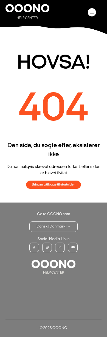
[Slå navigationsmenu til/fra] (92, 12)
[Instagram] (47, 247)
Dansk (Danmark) (51, 226)
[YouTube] (73, 247)
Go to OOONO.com (53, 214)
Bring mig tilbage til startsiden (53, 184)
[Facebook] (34, 247)
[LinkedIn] (60, 247)
